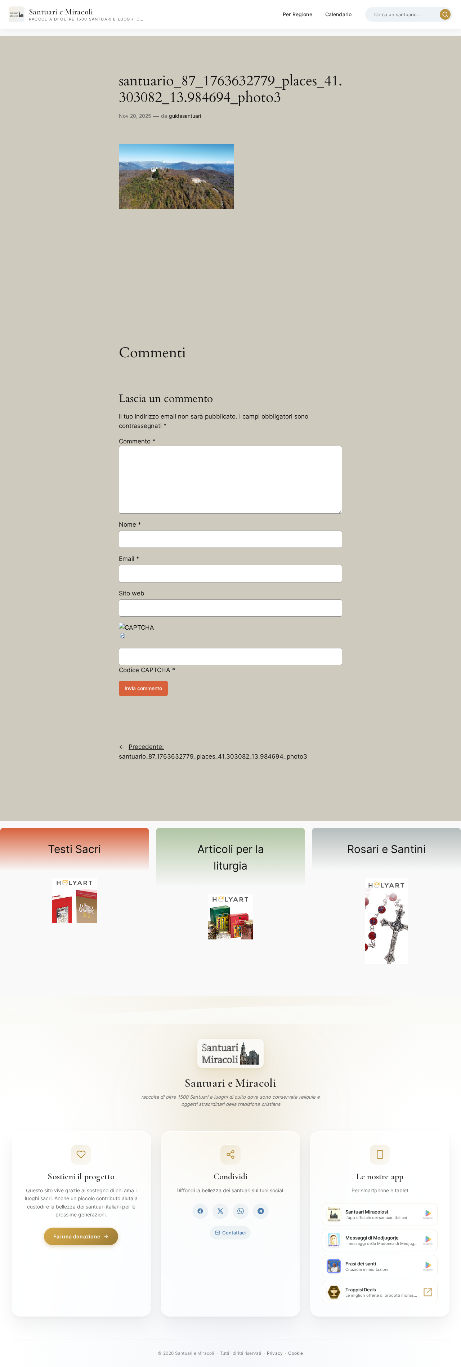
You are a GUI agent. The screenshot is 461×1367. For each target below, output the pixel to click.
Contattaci (234, 1233)
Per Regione (297, 14)
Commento (137, 441)
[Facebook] (200, 1211)
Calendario (338, 14)
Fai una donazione (76, 1236)
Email (129, 558)
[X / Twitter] (220, 1211)
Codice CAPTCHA (144, 670)
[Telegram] (261, 1211)
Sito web (131, 593)
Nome (130, 524)
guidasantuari (185, 116)
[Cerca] (445, 14)
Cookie (295, 1353)
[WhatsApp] (241, 1211)
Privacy (275, 1353)
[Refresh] (123, 637)
